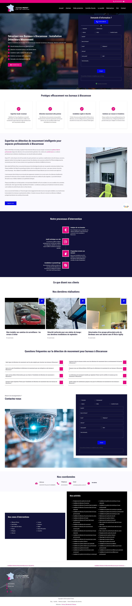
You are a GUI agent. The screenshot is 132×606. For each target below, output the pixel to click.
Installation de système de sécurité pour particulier (110, 509)
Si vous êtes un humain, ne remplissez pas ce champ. (92, 76)
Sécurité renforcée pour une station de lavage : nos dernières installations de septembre (64, 333)
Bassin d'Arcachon (42, 528)
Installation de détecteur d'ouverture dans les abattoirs (85, 505)
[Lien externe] (126, 206)
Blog (51, 601)
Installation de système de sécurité (81, 548)
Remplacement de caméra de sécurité (107, 533)
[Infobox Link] (45, 484)
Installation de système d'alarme (80, 541)
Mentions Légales (62, 601)
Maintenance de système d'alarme (106, 518)
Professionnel (99, 28)
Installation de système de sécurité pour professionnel (111, 511)
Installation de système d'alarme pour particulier (83, 543)
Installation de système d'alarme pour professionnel (84, 545)
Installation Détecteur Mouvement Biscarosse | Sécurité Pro (20, 565)
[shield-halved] (96, 83)
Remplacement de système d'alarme (107, 535)
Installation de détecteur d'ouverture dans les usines (84, 516)
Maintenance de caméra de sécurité (107, 516)
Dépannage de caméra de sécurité (106, 537)
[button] (117, 1)
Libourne (13, 533)
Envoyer (101, 71)
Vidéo (97, 32)
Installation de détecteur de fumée (80, 518)
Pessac (13, 528)
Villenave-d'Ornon (15, 522)
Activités (55, 601)
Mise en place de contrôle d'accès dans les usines (110, 531)
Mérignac (13, 531)
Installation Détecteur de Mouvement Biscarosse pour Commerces (110, 565)
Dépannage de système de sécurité (107, 541)
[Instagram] (11, 592)
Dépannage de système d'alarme (106, 539)
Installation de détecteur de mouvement (82, 524)
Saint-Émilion (14, 524)
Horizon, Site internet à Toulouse (69, 604)
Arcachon (40, 531)
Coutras (39, 522)
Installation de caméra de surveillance (107, 543)
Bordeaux (40, 524)
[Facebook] (7, 592)
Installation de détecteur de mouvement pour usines (84, 539)
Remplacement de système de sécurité (81, 501)
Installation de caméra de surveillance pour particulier (111, 550)
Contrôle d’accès (113, 32)
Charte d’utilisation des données (74, 601)
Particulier (84, 28)
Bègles (39, 526)
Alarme (84, 32)
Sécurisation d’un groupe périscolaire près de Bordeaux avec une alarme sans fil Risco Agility (105, 333)
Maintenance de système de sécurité (107, 520)
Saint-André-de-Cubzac (16, 526)
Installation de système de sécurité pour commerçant (85, 554)
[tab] (34, 362)
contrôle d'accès (50, 152)
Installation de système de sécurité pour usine (109, 513)
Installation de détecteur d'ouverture (81, 503)
